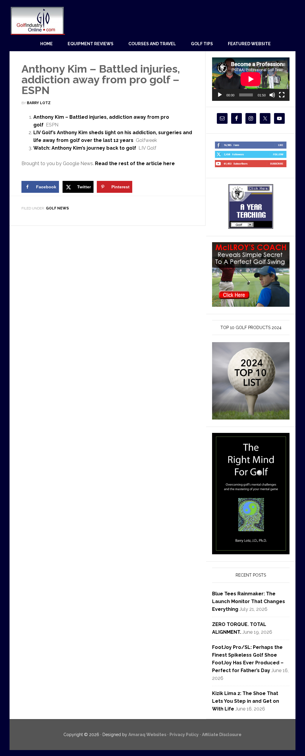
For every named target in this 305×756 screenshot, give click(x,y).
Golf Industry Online (37, 20)
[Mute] (272, 95)
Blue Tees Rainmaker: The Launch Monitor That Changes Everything (248, 601)
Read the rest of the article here (135, 163)
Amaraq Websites (147, 734)
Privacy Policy (184, 734)
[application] (251, 79)
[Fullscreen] (282, 95)
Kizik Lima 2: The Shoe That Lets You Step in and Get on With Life (245, 701)
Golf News (57, 208)
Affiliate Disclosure (222, 734)
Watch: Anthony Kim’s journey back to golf (84, 148)
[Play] (220, 95)
